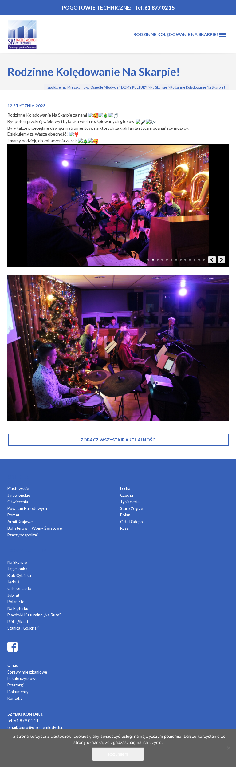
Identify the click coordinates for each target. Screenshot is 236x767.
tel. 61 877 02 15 (155, 7)
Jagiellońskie (18, 495)
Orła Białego (131, 521)
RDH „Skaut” (18, 621)
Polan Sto (16, 601)
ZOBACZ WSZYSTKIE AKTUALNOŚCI (119, 439)
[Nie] (228, 748)
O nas (12, 665)
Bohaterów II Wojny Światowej (35, 528)
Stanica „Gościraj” (23, 628)
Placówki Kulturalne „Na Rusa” (34, 614)
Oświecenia (17, 501)
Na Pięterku (17, 608)
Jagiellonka (17, 568)
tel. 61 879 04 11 (23, 720)
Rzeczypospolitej (22, 534)
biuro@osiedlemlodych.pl (42, 727)
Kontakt (14, 698)
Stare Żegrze (131, 508)
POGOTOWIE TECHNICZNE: (96, 7)
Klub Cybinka (19, 575)
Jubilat (13, 595)
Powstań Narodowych (27, 508)
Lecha (125, 488)
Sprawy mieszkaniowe (27, 672)
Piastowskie (18, 488)
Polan (125, 514)
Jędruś (13, 581)
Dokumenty (18, 691)
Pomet (13, 514)
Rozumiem (118, 754)
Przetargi (15, 684)
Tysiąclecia (130, 501)
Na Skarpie (17, 562)
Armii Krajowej (20, 521)
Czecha (126, 495)
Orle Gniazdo (19, 588)
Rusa (124, 528)
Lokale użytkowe (22, 678)
